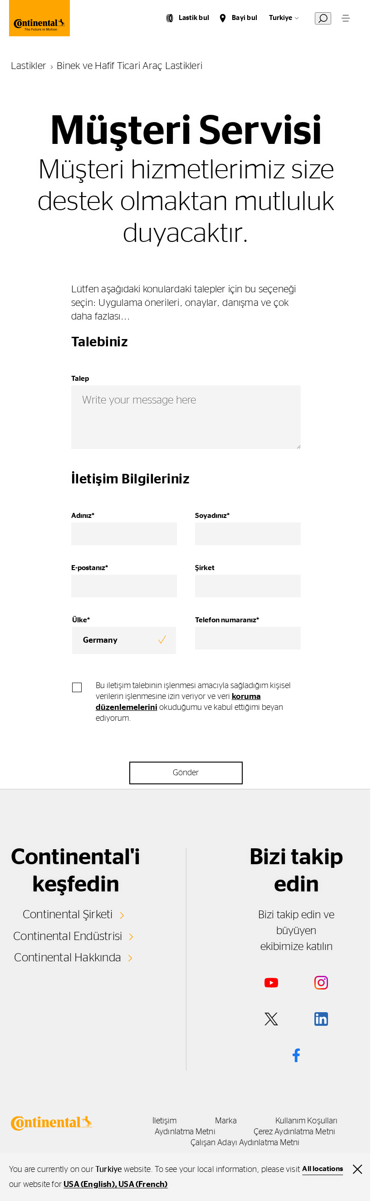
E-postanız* (89, 567)
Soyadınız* (212, 515)
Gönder (186, 773)
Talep (80, 378)
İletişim (164, 1121)
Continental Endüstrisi (67, 936)
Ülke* (81, 620)
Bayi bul (244, 18)
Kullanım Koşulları (306, 1121)
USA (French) (142, 1185)
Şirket (205, 567)
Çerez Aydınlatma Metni (294, 1132)
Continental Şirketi (68, 914)
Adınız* (82, 515)
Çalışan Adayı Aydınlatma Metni (245, 1143)
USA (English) (89, 1185)
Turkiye (280, 18)
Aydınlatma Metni (185, 1132)
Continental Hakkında (67, 958)
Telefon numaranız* (227, 620)
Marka (226, 1121)
